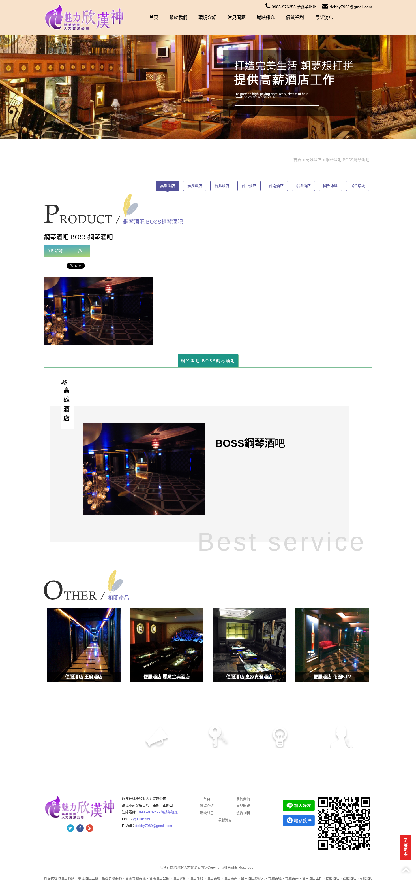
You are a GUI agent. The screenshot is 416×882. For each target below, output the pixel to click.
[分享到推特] (70, 828)
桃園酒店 (303, 186)
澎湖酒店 (194, 186)
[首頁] (84, 17)
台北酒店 (222, 186)
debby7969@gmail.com (351, 7)
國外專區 (330, 186)
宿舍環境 (357, 186)
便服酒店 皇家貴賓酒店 (249, 676)
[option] (98, 311)
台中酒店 (249, 186)
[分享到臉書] (80, 828)
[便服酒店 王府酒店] (84, 645)
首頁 (153, 17)
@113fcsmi (141, 819)
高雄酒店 (167, 186)
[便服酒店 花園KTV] (332, 645)
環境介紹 (207, 17)
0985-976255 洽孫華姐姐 (294, 7)
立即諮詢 (55, 250)
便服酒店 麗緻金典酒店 (166, 676)
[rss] (89, 828)
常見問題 (237, 17)
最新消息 (324, 17)
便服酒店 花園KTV (332, 676)
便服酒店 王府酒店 (83, 676)
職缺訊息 (266, 17)
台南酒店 (276, 186)
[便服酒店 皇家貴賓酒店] (249, 645)
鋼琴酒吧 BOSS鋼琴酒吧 (208, 360)
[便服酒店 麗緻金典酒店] (166, 645)
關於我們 (178, 17)
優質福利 (295, 17)
